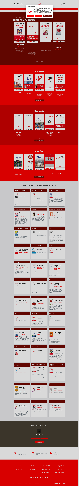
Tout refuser (38, 15)
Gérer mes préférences (47, 15)
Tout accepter (30, 15)
